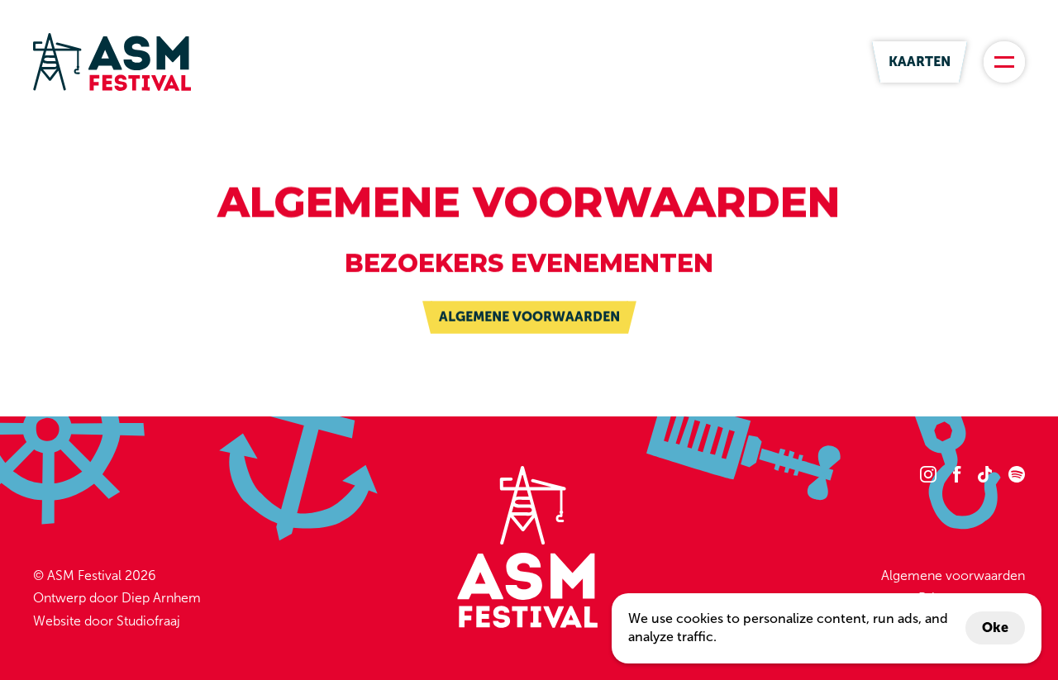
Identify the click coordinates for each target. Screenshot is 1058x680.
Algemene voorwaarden (953, 575)
